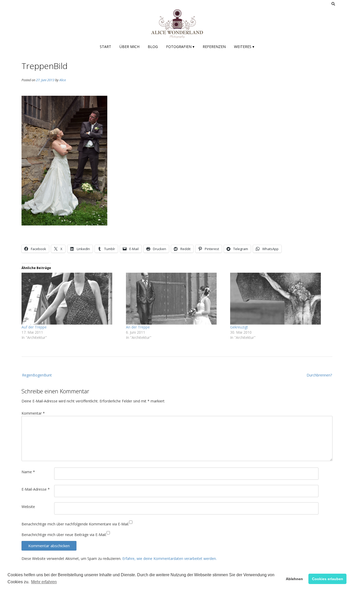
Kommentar (33, 413)
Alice (62, 80)
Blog (153, 46)
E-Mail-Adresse (36, 489)
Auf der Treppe (34, 327)
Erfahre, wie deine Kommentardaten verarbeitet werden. (169, 558)
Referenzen (214, 46)
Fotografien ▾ (180, 46)
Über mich (129, 46)
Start (105, 46)
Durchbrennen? (319, 375)
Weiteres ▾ (244, 46)
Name (28, 471)
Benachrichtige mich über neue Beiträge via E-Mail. (64, 534)
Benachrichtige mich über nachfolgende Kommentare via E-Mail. (75, 524)
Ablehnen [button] (294, 579)
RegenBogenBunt (37, 375)
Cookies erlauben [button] (327, 579)
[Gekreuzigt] (279, 299)
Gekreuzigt (239, 327)
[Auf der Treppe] (71, 299)
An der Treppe (138, 327)
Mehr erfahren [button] (44, 582)
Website (28, 506)
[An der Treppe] (175, 299)
